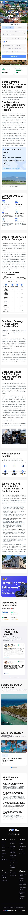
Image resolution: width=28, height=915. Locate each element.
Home (9, 6)
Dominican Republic (16, 6)
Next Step (14, 56)
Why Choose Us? (5, 847)
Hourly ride (20, 27)
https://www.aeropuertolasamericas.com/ (11, 168)
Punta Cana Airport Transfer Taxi (8, 723)
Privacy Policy (5, 873)
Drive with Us (22, 854)
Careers (3, 850)
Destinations (4, 859)
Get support (13, 875)
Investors (4, 853)
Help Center (13, 873)
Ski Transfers (13, 860)
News (3, 845)
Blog (3, 856)
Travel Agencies (22, 846)
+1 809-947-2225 (6, 165)
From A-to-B (8, 27)
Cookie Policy (5, 880)
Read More (6, 673)
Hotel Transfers (13, 863)
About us (4, 842)
